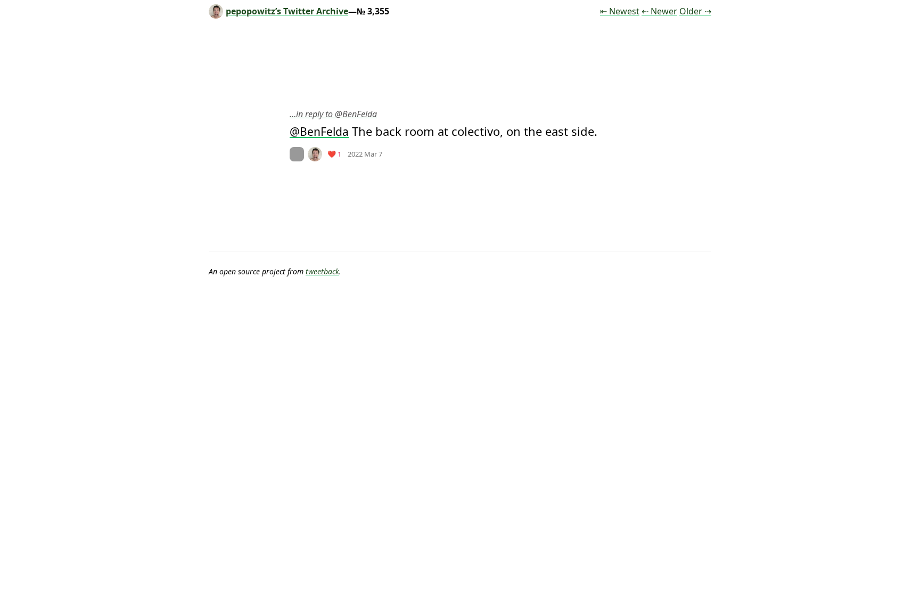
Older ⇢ (695, 11)
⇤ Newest (619, 11)
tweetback (322, 271)
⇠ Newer (659, 11)
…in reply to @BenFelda (333, 114)
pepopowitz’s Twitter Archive (287, 11)
